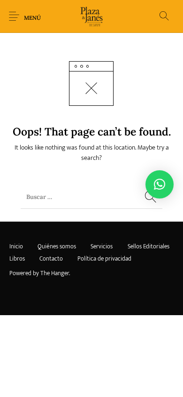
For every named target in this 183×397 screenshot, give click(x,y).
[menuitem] (16, 247)
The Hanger (54, 273)
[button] (159, 184)
